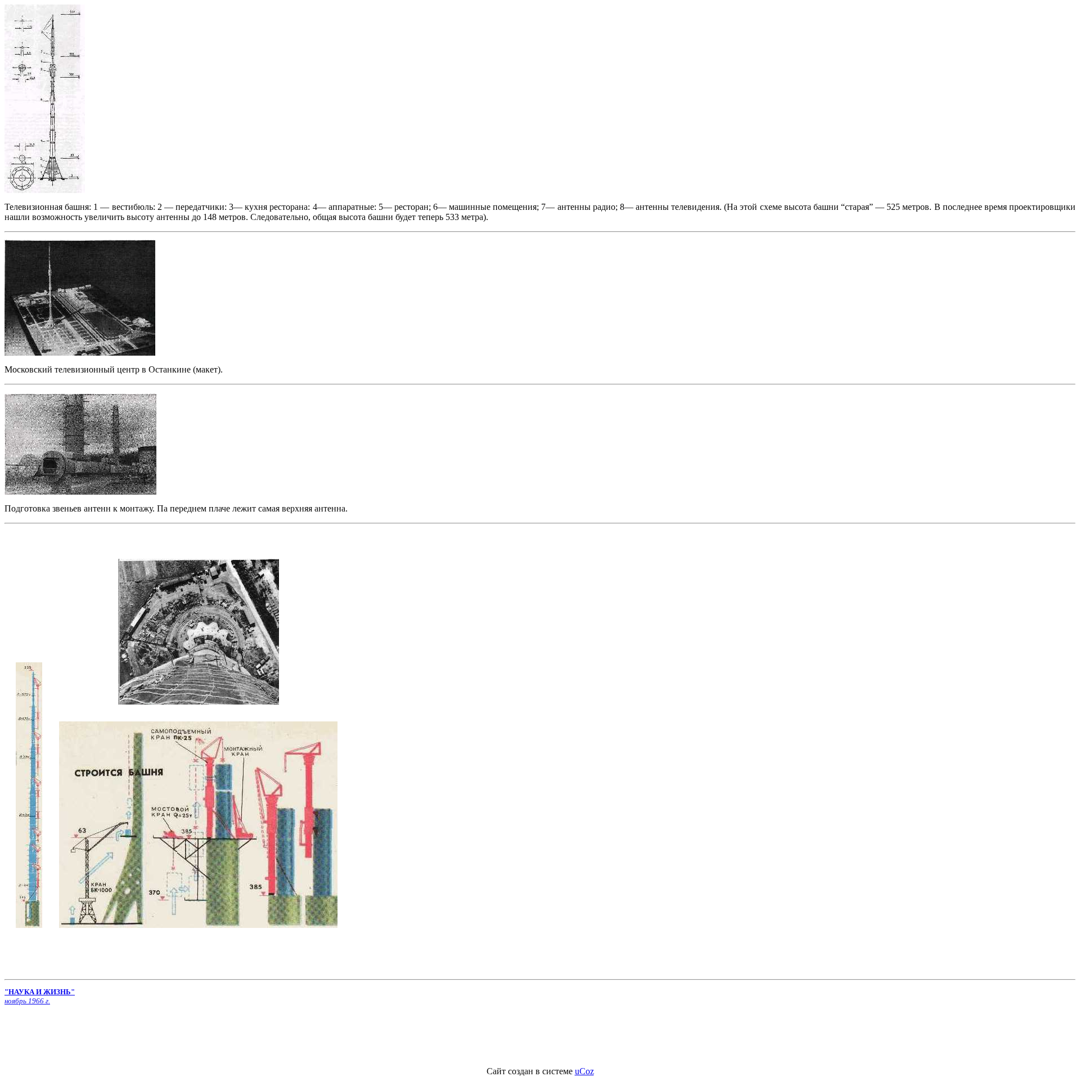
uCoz (584, 1071)
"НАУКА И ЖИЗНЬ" (39, 992)
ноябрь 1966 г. (27, 1001)
